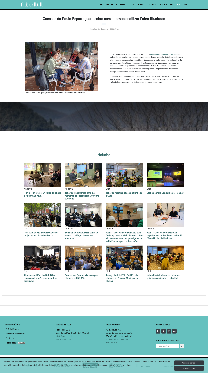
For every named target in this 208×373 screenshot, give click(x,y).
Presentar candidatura (16, 334)
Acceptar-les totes (189, 363)
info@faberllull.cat (64, 336)
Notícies (104, 154)
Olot (131, 4)
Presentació (106, 4)
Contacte (10, 338)
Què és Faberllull (13, 329)
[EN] (185, 4)
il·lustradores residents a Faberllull (163, 54)
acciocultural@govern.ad (117, 339)
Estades (152, 4)
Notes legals (11, 343)
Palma (141, 4)
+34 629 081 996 (63, 339)
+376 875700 (111, 342)
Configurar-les (189, 368)
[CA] (178, 4)
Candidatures (166, 4)
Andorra (121, 4)
